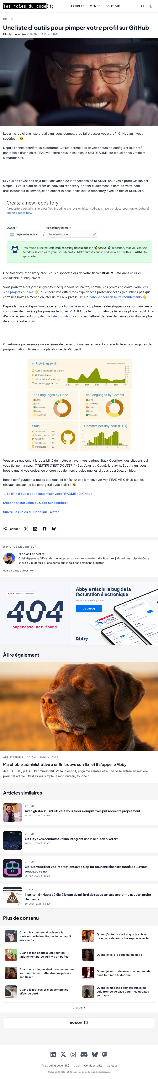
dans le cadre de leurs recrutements (115, 297)
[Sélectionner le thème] (151, 6)
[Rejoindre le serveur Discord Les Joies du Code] (84, 1054)
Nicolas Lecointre (14, 34)
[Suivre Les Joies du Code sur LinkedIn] (53, 1055)
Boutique (113, 6)
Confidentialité (93, 1065)
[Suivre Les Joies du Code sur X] (63, 1055)
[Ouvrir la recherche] (142, 6)
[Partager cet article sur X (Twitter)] (26, 528)
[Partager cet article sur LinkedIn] (35, 528)
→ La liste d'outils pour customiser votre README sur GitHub (47, 494)
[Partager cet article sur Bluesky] (53, 528)
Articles (77, 6)
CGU (77, 1065)
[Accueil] (28, 6)
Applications (13, 757)
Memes (95, 6)
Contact (112, 1065)
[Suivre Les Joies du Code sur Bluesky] (95, 1055)
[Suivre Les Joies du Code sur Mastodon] (105, 1055)
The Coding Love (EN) (55, 1065)
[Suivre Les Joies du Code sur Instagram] (73, 1055)
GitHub (8, 19)
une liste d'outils (57, 316)
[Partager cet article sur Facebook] (44, 528)
